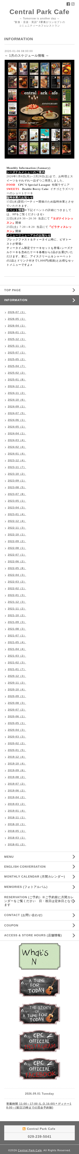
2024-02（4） (17, 447)
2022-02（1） (17, 588)
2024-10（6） (17, 399)
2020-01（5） (17, 750)
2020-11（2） (17, 682)
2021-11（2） (17, 608)
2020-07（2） (17, 709)
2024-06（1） (17, 420)
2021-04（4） (17, 649)
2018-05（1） (17, 831)
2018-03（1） (17, 837)
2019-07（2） (17, 783)
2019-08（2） (17, 777)
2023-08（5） (17, 487)
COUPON (11, 925)
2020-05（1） (17, 723)
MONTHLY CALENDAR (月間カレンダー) (34, 876)
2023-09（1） (17, 480)
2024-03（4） (17, 440)
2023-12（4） (17, 460)
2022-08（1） (17, 548)
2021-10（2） (17, 615)
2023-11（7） (17, 467)
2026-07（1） (17, 312)
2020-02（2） (17, 743)
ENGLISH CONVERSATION (25, 866)
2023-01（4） (17, 514)
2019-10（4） (17, 763)
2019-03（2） (17, 804)
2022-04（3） (17, 575)
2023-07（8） (17, 494)
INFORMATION (25, 300)
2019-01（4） (17, 810)
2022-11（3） (17, 527)
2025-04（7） (17, 366)
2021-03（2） (17, 655)
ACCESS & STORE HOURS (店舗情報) (33, 935)
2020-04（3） (17, 729)
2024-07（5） (17, 413)
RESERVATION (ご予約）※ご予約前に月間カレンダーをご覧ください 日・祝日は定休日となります (39, 900)
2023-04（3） (17, 507)
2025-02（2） (17, 372)
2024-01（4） (17, 453)
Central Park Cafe (39, 12)
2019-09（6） (17, 770)
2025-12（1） (17, 339)
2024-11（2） (17, 393)
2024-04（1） (17, 433)
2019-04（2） (17, 797)
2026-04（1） (17, 325)
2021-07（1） (17, 635)
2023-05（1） (17, 500)
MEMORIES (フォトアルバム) (26, 887)
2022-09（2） (17, 541)
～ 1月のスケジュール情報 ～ (27, 55)
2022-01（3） (17, 595)
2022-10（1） (17, 534)
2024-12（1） (17, 386)
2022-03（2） (17, 581)
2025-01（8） (17, 379)
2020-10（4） (17, 689)
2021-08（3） (17, 628)
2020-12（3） (17, 676)
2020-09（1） (17, 696)
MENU (9, 856)
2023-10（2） (17, 473)
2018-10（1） (17, 824)
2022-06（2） (17, 561)
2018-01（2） (17, 844)
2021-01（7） (17, 669)
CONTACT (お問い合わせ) (23, 915)
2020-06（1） (17, 716)
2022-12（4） (17, 521)
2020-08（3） (17, 703)
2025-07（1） (17, 352)
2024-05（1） (17, 426)
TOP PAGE (12, 290)
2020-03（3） (17, 736)
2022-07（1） (17, 554)
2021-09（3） (17, 622)
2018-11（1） (17, 817)
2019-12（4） (17, 756)
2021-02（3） (17, 662)
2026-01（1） (17, 332)
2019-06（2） (17, 790)
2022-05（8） (17, 568)
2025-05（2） (17, 359)
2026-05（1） (17, 319)
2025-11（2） (17, 345)
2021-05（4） (17, 642)
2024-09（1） (17, 406)
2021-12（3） (17, 601)
